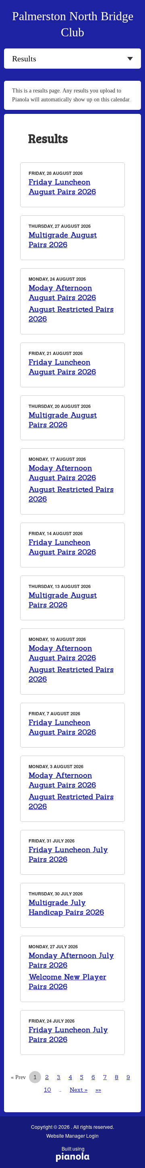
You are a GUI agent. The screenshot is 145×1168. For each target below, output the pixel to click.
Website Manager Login (72, 1135)
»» (98, 1089)
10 (47, 1089)
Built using (70, 1151)
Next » (78, 1089)
